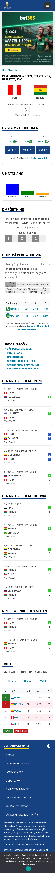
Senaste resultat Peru (22, 361)
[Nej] (51, 862)
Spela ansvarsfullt (39, 158)
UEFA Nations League (18, 797)
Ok (28, 868)
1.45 (25, 315)
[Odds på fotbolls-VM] (27, 38)
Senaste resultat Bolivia (23, 365)
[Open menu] (47, 5)
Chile (17, 724)
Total (43, 681)
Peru (17, 717)
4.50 (35, 309)
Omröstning (15, 357)
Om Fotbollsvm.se (17, 789)
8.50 (45, 315)
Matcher (14, 70)
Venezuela (20, 710)
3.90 (35, 315)
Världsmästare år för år (22, 814)
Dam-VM (10, 755)
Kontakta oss (14, 772)
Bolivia (18, 704)
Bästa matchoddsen (20, 348)
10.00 (45, 309)
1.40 (25, 309)
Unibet (15, 309)
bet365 (15, 315)
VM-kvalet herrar (17, 806)
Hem (4, 70)
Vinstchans (14, 353)
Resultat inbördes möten (23, 369)
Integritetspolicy (17, 763)
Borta (27, 681)
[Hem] (7, 6)
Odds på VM (13, 780)
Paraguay (20, 697)
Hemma (12, 681)
